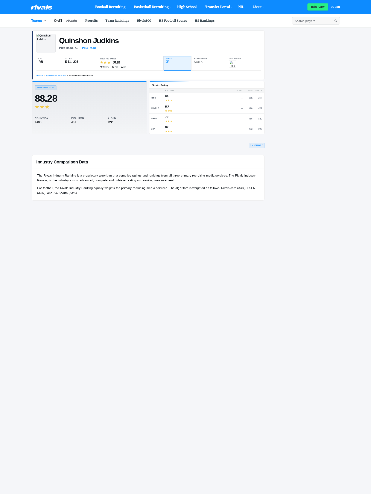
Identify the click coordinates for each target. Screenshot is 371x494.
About (257, 7)
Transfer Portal (217, 7)
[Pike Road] (232, 64)
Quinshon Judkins (56, 76)
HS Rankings (204, 21)
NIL (241, 7)
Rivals (40, 76)
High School (187, 7)
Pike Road (89, 48)
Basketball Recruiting (151, 7)
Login (335, 6)
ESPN (154, 119)
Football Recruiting (110, 7)
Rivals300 (144, 21)
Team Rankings (117, 21)
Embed (258, 145)
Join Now (318, 7)
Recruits (91, 21)
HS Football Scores (173, 21)
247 (153, 129)
